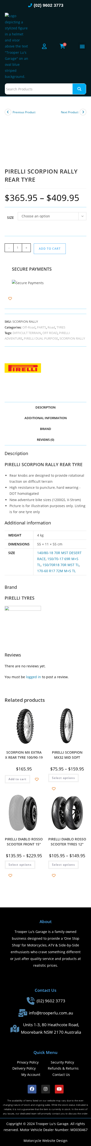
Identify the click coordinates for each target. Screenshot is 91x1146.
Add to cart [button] (17, 779)
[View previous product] (8, 112)
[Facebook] (32, 1089)
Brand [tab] (45, 429)
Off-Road (28, 327)
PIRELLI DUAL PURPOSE (41, 338)
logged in (33, 677)
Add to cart (50, 249)
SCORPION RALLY (72, 338)
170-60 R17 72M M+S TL (56, 571)
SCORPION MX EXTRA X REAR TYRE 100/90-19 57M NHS (24, 754)
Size (10, 217)
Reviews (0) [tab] (45, 440)
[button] (82, 46)
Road (51, 327)
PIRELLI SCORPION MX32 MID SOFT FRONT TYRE (67, 754)
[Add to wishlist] (10, 298)
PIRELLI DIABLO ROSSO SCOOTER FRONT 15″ (24, 841)
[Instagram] (45, 1089)
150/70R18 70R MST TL (60, 565)
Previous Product (24, 112)
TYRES (61, 327)
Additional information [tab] (46, 418)
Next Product (69, 112)
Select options (63, 778)
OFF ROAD (50, 333)
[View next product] (83, 112)
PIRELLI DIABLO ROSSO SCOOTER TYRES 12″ (67, 841)
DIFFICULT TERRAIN (27, 333)
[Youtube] (59, 1089)
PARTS (41, 327)
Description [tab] (45, 407)
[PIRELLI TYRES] (23, 368)
